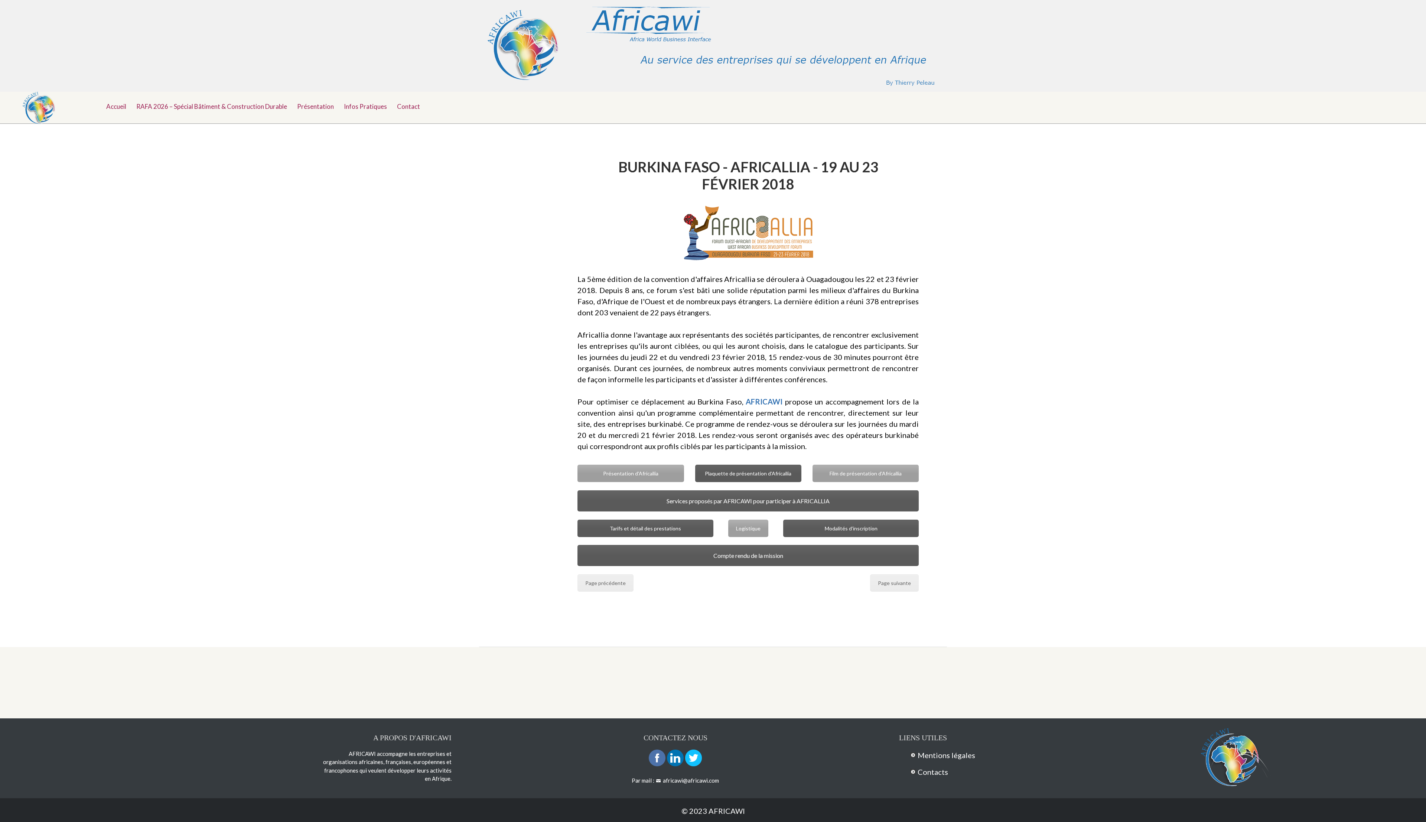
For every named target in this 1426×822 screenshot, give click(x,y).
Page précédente (605, 583)
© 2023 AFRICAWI (713, 810)
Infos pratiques (365, 106)
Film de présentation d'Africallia (866, 473)
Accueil (116, 106)
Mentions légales (946, 755)
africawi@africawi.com (691, 780)
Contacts (933, 771)
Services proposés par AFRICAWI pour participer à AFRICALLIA (748, 500)
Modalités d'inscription (851, 528)
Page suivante (894, 583)
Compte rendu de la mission (748, 555)
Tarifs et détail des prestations (645, 528)
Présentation (315, 106)
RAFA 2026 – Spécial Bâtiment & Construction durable (211, 106)
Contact (408, 106)
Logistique (748, 528)
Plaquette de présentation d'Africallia (748, 473)
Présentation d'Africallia (630, 473)
